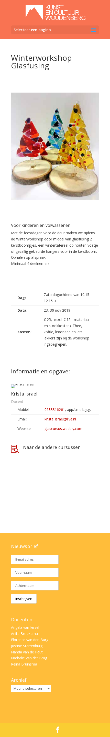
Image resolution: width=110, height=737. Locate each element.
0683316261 (55, 409)
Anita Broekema (24, 633)
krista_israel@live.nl (60, 419)
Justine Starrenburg (26, 645)
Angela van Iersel (25, 627)
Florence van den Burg (29, 639)
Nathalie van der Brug (29, 657)
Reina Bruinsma (24, 664)
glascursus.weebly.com (63, 428)
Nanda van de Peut (27, 652)
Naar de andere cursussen (52, 447)
